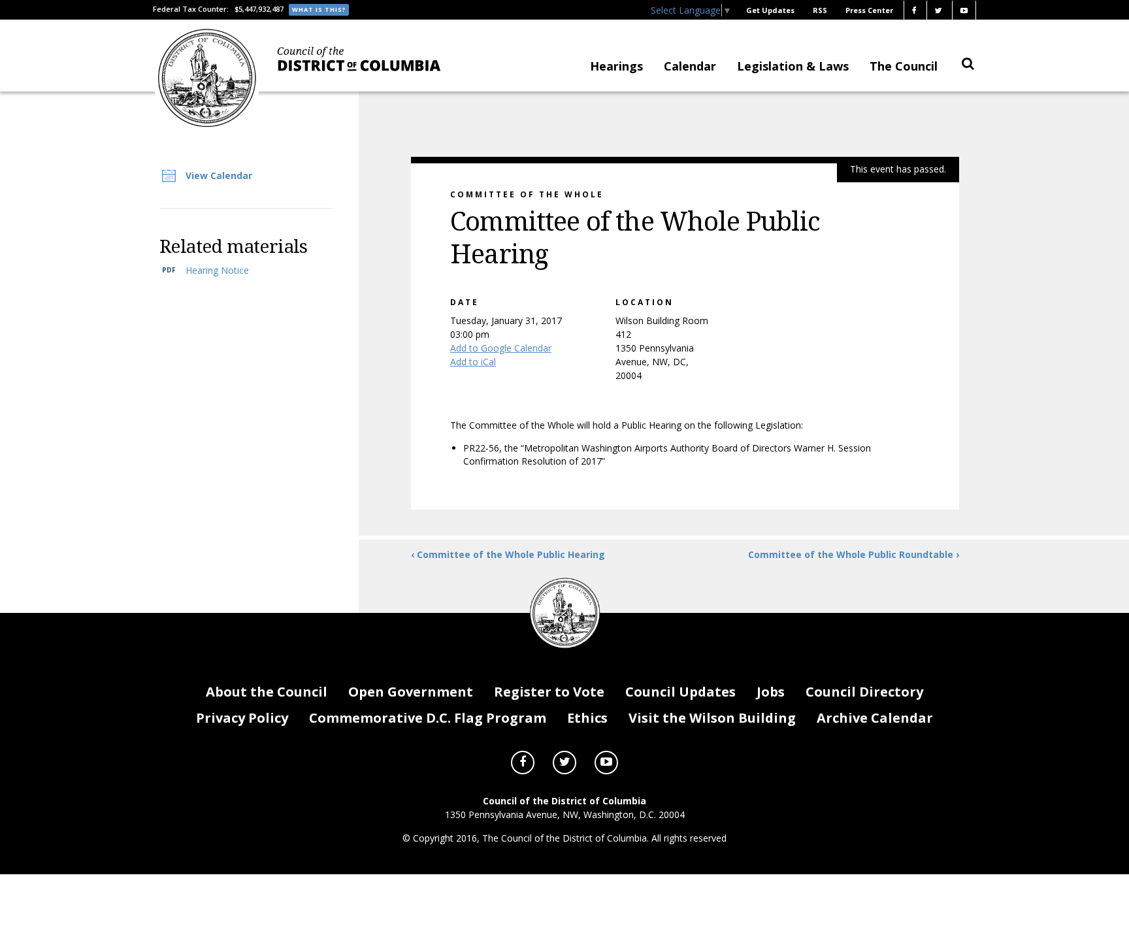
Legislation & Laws (793, 66)
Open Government (410, 691)
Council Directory (864, 691)
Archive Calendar (875, 718)
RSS (820, 10)
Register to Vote (549, 691)
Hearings (616, 66)
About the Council (266, 691)
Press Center (869, 10)
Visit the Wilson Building (712, 718)
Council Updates (680, 691)
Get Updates (770, 10)
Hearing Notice (217, 270)
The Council (904, 66)
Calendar (690, 66)
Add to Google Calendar (500, 348)
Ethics (587, 718)
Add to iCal (473, 361)
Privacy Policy (242, 718)
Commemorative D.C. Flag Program (427, 718)
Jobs (771, 691)
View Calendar (219, 175)
